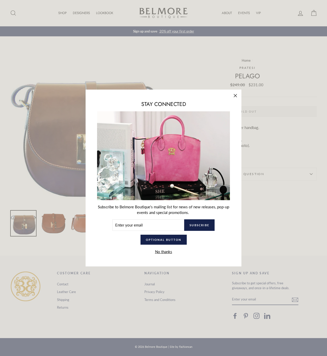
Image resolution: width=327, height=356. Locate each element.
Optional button (163, 239)
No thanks (163, 251)
